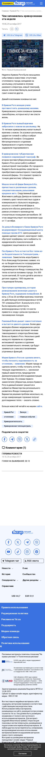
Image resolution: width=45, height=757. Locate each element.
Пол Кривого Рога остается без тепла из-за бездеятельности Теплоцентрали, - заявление (22, 254)
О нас (25, 568)
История (6, 574)
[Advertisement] (22, 496)
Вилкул (23, 412)
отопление (9, 417)
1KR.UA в (14, 35)
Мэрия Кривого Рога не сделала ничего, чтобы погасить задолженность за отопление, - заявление (21, 360)
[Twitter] (27, 439)
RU (17, 29)
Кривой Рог (9, 412)
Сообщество (28, 574)
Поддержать (8, 3)
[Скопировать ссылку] (34, 439)
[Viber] (19, 439)
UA (12, 29)
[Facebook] (4, 439)
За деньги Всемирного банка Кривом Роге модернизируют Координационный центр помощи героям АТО (22, 230)
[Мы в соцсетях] (8, 542)
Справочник (8, 586)
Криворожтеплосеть (13, 421)
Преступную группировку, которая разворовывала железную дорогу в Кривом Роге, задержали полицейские (20, 291)
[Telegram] (12, 439)
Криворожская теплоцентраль (17, 426)
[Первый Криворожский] (24, 3)
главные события (27, 417)
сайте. (39, 406)
